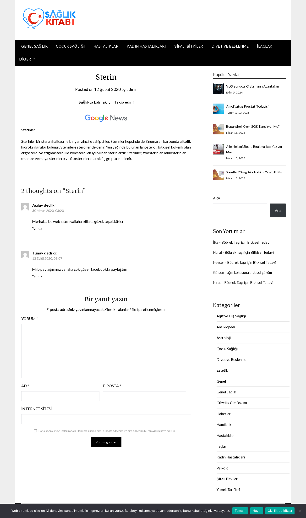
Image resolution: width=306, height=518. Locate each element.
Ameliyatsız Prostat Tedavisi (247, 106)
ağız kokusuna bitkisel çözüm (249, 272)
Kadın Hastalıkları (146, 46)
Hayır (257, 510)
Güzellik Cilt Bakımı (232, 403)
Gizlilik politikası (280, 510)
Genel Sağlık (34, 46)
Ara (216, 198)
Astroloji (224, 338)
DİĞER (25, 59)
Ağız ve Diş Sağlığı (231, 316)
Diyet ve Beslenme (230, 46)
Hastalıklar (106, 46)
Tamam (240, 510)
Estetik (222, 370)
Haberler (224, 414)
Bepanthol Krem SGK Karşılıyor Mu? (253, 126)
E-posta (112, 385)
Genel (221, 381)
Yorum (29, 318)
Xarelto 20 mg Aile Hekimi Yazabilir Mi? (254, 172)
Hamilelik (224, 424)
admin (131, 89)
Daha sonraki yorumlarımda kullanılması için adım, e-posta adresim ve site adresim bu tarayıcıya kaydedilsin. (107, 431)
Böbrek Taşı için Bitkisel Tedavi (245, 242)
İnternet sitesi (36, 408)
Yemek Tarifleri (228, 489)
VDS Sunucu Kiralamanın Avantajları (252, 86)
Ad (25, 385)
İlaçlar (264, 46)
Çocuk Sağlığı (70, 46)
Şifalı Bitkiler (188, 46)
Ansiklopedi (226, 327)
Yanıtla (37, 228)
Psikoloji (223, 468)
